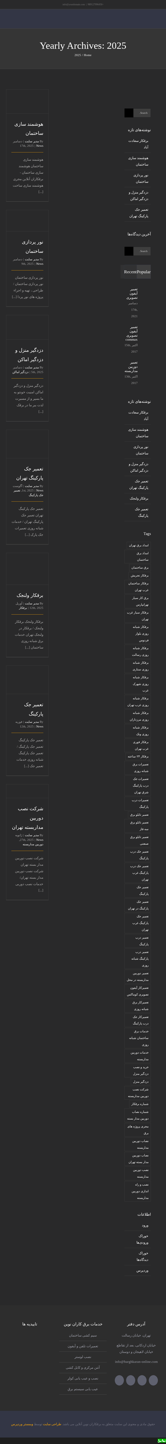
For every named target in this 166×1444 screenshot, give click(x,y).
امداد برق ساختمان (143, 556)
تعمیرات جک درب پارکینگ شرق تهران (141, 785)
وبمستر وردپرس (22, 1424)
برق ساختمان (140, 567)
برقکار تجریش (140, 575)
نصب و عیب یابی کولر (82, 1378)
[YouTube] (130, 1380)
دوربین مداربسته (33, 844)
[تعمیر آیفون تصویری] (145, 301)
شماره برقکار (140, 1104)
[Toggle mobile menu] (158, 22)
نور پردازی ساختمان (27, 211)
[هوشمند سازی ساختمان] (27, 101)
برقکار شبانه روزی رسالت (140, 651)
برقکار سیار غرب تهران (138, 616)
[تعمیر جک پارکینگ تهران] (27, 444)
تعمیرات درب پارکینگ (140, 803)
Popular (144, 271)
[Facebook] (142, 1380)
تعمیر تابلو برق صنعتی (139, 840)
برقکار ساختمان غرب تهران (138, 587)
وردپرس (142, 1270)
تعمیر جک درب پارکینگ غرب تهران (139, 872)
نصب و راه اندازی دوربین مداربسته (140, 1191)
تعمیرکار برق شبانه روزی (140, 1006)
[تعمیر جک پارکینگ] (27, 680)
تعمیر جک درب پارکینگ (139, 855)
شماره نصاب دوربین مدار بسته (138, 1115)
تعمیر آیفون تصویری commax (132, 333)
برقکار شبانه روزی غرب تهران (138, 701)
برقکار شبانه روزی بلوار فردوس (141, 633)
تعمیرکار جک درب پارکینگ (141, 1020)
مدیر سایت (32, 141)
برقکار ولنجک (27, 564)
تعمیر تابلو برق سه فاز (139, 826)
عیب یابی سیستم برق (83, 1389)
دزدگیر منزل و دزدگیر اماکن (27, 318)
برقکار (23, 607)
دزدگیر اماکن (20, 372)
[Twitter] (153, 1380)
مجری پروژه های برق (138, 1130)
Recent (130, 271)
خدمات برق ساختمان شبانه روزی (139, 1037)
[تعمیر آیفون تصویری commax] (145, 338)
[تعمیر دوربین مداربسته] (145, 373)
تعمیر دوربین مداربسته (131, 366)
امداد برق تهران (139, 545)
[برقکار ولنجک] (27, 569)
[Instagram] (119, 1380)
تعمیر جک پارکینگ (27, 674)
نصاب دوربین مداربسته (140, 1144)
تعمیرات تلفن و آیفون (83, 1346)
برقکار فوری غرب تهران (141, 745)
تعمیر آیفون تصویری (132, 293)
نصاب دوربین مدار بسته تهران (139, 1159)
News (39, 145)
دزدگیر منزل (141, 1081)
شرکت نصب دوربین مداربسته (138, 1093)
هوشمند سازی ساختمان (27, 92)
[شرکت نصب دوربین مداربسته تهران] (27, 791)
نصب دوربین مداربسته (141, 1173)
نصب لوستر (82, 1357)
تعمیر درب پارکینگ (142, 941)
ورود (145, 1225)
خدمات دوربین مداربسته (140, 1056)
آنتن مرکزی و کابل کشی (83, 1368)
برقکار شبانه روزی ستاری (141, 666)
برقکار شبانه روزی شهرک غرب (141, 683)
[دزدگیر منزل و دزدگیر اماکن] (27, 327)
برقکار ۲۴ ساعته (138, 756)
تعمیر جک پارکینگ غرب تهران (140, 922)
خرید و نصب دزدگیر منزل (141, 1070)
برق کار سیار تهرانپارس (140, 601)
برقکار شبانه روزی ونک (141, 731)
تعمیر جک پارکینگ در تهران (138, 905)
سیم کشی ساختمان (83, 1335)
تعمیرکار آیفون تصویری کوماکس (138, 991)
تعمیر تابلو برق (139, 814)
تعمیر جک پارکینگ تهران (27, 435)
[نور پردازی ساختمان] (27, 220)
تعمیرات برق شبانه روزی (141, 767)
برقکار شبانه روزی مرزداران (139, 716)
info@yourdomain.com (74, 4)
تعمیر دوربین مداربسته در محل (138, 976)
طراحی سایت (52, 1424)
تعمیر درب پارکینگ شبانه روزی (140, 958)
